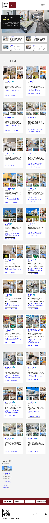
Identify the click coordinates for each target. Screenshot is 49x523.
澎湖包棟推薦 (31, 416)
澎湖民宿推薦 (14, 308)
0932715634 (30, 198)
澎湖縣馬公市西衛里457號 (15, 199)
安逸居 (30, 295)
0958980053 (30, 233)
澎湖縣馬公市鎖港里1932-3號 (15, 339)
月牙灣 (30, 224)
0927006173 (30, 90)
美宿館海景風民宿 (34, 330)
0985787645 (30, 412)
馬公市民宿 (15, 130)
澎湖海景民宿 (8, 415)
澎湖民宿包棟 (8, 202)
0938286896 (30, 164)
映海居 (7, 224)
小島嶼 (7, 295)
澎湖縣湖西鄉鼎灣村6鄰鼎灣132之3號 (35, 270)
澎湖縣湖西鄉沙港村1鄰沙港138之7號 (12, 235)
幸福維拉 (8, 81)
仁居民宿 (8, 154)
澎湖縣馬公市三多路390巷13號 (33, 342)
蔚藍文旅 (31, 367)
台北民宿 (35, 45)
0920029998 (7, 126)
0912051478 (7, 339)
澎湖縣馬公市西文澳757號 (37, 164)
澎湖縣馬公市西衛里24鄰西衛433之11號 (35, 305)
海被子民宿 (6, 473)
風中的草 (8, 260)
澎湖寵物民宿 (31, 236)
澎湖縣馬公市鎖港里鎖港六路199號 (11, 412)
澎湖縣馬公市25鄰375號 (37, 376)
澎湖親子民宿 (37, 167)
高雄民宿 (12, 37)
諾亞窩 (30, 81)
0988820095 (30, 304)
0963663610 (7, 376)
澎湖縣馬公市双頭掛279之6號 (15, 269)
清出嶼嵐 (31, 260)
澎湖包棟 (7, 95)
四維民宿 (8, 117)
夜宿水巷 (31, 189)
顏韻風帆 (5, 19)
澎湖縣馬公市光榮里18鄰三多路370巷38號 (35, 129)
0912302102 (30, 269)
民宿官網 (12, 90)
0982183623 (30, 341)
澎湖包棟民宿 (31, 93)
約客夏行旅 (32, 438)
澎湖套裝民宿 (8, 130)
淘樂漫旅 (31, 117)
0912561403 (7, 269)
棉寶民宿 (8, 330)
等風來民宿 (9, 402)
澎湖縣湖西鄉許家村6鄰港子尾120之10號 (7, 484)
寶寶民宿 (31, 154)
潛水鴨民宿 (9, 189)
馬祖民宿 (12, 45)
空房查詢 (7, 90)
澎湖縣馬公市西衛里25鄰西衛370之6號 (12, 305)
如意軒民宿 (9, 367)
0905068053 (7, 234)
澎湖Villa (13, 238)
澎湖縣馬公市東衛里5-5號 (37, 233)
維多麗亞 (31, 402)
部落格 (35, 339)
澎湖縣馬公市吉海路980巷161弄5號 (34, 199)
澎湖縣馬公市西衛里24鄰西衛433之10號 (12, 377)
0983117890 (7, 199)
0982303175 (7, 411)
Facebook (17, 90)
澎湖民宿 (35, 37)
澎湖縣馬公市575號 (36, 90)
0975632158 (7, 304)
